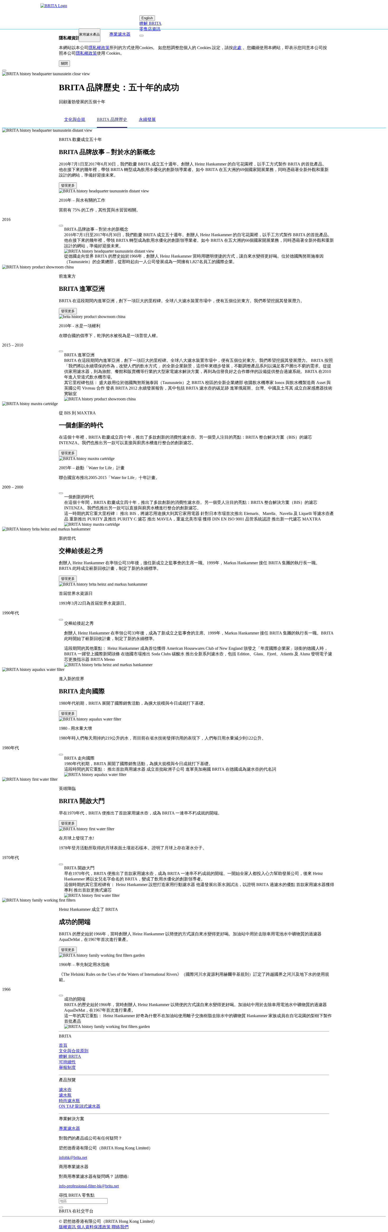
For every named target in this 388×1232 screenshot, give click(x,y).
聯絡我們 (120, 1227)
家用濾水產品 (89, 34)
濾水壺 (65, 1089)
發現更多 (68, 185)
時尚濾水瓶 (69, 1100)
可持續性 (67, 1062)
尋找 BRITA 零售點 (76, 1195)
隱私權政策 (99, 47)
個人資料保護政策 (94, 1227)
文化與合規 (74, 119)
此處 (237, 47)
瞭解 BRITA (150, 23)
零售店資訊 (149, 29)
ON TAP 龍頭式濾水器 (79, 1106)
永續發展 (147, 119)
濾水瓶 (65, 1095)
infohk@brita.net (73, 1157)
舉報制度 (67, 1067)
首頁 (63, 1045)
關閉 (64, 63)
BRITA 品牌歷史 (112, 119)
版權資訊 (68, 1227)
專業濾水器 (119, 34)
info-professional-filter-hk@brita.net (89, 1186)
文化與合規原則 (73, 1051)
